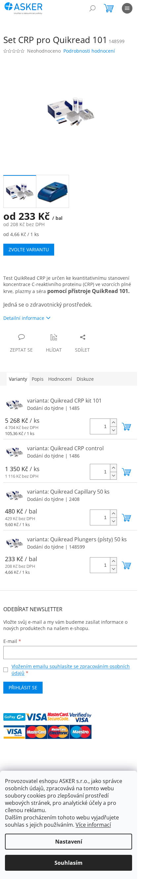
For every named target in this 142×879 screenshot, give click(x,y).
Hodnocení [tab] (60, 379)
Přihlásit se (23, 687)
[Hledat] (92, 8)
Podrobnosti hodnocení (89, 51)
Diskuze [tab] (85, 379)
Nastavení (68, 841)
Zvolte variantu (29, 249)
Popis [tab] (38, 379)
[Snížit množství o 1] (113, 430)
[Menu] (127, 8)
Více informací (93, 824)
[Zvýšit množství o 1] (113, 422)
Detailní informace (23, 318)
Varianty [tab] (18, 379)
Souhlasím (68, 862)
